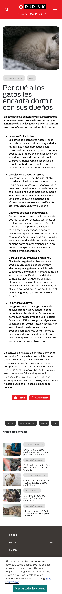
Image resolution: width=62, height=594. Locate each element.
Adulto (10, 423)
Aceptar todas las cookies (30, 588)
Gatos (12, 542)
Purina (13, 549)
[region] (31, 575)
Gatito (44, 423)
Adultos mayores (27, 423)
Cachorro (57, 423)
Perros (13, 534)
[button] (55, 9)
